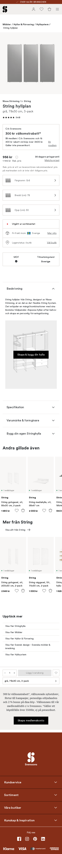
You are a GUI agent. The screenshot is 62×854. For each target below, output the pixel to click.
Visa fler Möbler (13, 632)
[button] (11, 117)
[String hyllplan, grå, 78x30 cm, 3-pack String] (31, 63)
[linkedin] (43, 839)
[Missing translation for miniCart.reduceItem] (5, 673)
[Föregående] (6, 63)
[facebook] (19, 839)
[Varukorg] (49, 9)
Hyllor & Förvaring (24, 24)
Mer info (52, 233)
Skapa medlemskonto (31, 720)
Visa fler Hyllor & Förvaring (19, 638)
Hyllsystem (42, 24)
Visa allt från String (15, 530)
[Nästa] (56, 63)
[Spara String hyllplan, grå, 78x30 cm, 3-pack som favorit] (56, 673)
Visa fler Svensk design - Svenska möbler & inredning (27, 647)
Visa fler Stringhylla (15, 626)
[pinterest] (35, 839)
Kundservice (12, 782)
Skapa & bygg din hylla (31, 354)
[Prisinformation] (16, 157)
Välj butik (52, 242)
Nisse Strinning (11, 101)
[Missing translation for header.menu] (57, 9)
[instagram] (27, 839)
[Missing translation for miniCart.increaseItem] (14, 673)
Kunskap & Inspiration (19, 820)
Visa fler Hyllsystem (15, 654)
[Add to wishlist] (16, 510)
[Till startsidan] (5, 9)
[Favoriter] (41, 9)
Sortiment (11, 795)
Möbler (7, 24)
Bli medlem (52, 143)
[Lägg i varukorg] (23, 510)
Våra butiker (12, 807)
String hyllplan (10, 28)
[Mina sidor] (34, 9)
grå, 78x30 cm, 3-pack (17, 681)
